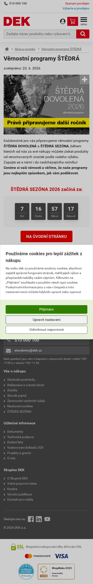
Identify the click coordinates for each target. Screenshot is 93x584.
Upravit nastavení (46, 320)
